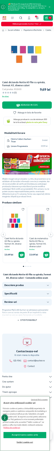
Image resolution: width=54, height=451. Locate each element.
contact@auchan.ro (36, 361)
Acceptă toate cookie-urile (25, 435)
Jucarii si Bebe (14, 30)
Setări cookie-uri (25, 442)
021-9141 (17, 361)
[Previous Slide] (3, 234)
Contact (31, 366)
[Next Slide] (50, 234)
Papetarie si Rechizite (33, 30)
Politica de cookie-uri (11, 428)
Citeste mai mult (28, 320)
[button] (20, 17)
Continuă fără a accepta (39, 400)
